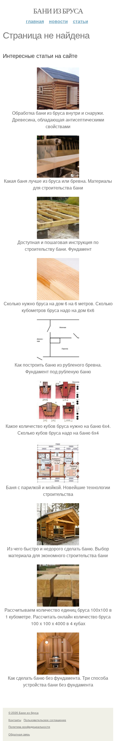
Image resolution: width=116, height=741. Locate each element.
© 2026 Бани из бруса (23, 713)
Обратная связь (19, 734)
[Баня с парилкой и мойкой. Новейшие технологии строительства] (58, 480)
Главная (35, 21)
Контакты (14, 720)
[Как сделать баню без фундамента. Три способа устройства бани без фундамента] (58, 671)
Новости (58, 21)
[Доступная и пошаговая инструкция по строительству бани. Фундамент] (58, 235)
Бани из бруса (58, 10)
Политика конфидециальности (29, 727)
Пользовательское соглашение (45, 720)
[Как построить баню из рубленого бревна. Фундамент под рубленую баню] (58, 358)
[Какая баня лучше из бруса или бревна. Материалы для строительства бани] (58, 174)
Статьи (80, 21)
